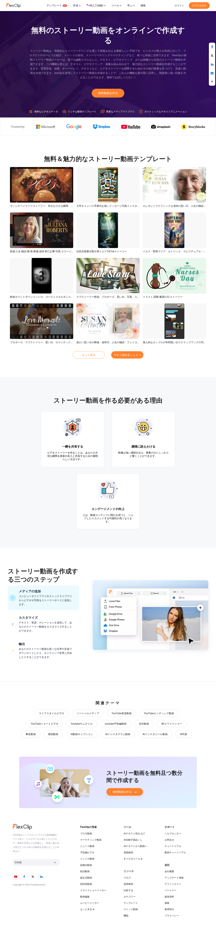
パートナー (170, 890)
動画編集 (85, 896)
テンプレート (54, 5)
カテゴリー (130, 896)
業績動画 (53, 734)
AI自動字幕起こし (133, 839)
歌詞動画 (85, 871)
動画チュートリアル (175, 852)
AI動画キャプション (82, 734)
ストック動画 (131, 909)
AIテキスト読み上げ (134, 833)
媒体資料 (169, 896)
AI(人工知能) (96, 5)
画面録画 (128, 852)
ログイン (179, 5)
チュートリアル (173, 846)
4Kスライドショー (171, 723)
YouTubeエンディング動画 (159, 713)
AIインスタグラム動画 (117, 734)
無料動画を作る (108, 93)
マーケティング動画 (91, 839)
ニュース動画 (87, 846)
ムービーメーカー (89, 903)
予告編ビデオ (87, 852)
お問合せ (169, 839)
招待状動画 (86, 884)
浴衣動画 (144, 723)
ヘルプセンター (173, 833)
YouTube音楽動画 (122, 713)
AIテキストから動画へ (135, 846)
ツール (115, 5)
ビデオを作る (199, 5)
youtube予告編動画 (116, 723)
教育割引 (169, 909)
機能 (126, 915)
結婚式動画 (86, 865)
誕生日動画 (86, 877)
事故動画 (31, 734)
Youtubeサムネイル (82, 723)
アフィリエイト (173, 884)
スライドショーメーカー (93, 890)
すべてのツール (132, 858)
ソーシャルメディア (88, 713)
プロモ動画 (86, 833)
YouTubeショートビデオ (44, 723)
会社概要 (169, 871)
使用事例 (128, 884)
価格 (143, 5)
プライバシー (172, 915)
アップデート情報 (174, 877)
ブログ (127, 877)
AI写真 (183, 734)
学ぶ (129, 5)
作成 (75, 5)
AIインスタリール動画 (155, 734)
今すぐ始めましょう (126, 354)
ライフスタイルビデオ (51, 713)
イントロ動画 (87, 858)
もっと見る (89, 354)
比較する (128, 890)
